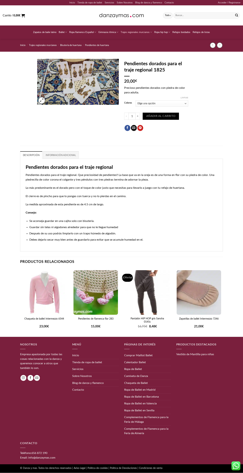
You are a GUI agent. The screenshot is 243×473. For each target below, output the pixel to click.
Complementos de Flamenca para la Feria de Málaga (146, 419)
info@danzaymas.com (41, 457)
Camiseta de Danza (136, 376)
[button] (229, 2)
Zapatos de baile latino (44, 32)
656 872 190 (39, 453)
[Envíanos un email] (37, 378)
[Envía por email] (134, 128)
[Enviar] (237, 15)
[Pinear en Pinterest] (140, 128)
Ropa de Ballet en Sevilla (139, 410)
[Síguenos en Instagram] (23, 378)
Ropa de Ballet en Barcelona (141, 396)
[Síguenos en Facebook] (30, 378)
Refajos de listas (201, 32)
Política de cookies (98, 468)
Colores (128, 103)
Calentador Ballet (135, 362)
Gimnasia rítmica (107, 32)
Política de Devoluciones (123, 468)
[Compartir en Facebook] (127, 128)
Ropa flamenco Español (81, 32)
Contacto (169, 2)
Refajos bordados (181, 32)
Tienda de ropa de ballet (89, 2)
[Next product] (212, 45)
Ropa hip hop (161, 32)
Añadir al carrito (161, 116)
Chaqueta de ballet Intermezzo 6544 (44, 319)
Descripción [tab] (31, 155)
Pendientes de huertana (97, 45)
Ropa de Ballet (133, 369)
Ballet (62, 32)
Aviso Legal (79, 468)
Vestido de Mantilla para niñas (195, 354)
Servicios (109, 2)
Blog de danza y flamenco (148, 2)
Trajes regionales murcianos (135, 32)
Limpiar (184, 98)
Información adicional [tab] (61, 155)
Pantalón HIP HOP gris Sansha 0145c (147, 320)
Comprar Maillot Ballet (138, 355)
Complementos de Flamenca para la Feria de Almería (146, 431)
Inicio (72, 2)
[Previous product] (219, 45)
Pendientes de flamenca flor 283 (95, 319)
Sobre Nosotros (125, 2)
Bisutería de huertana (70, 45)
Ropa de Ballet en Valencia (140, 403)
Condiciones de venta (150, 468)
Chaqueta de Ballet (136, 383)
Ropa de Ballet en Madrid (139, 389)
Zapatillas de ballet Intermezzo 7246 (199, 319)
